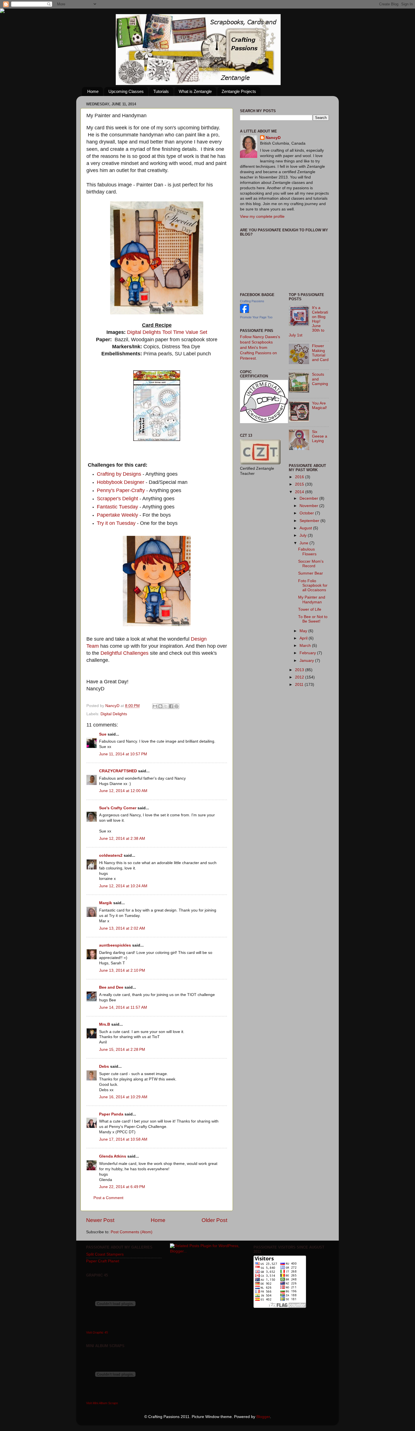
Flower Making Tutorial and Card (320, 353)
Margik (105, 903)
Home (93, 91)
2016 (300, 477)
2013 (300, 670)
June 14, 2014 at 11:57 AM (123, 1007)
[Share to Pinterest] (176, 706)
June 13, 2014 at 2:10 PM (122, 970)
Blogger (263, 1417)
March (306, 645)
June (304, 543)
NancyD (273, 138)
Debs (104, 1066)
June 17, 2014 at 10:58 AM (123, 1139)
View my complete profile (262, 216)
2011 (300, 684)
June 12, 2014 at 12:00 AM (123, 791)
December (309, 498)
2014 (300, 492)
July (304, 535)
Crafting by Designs (119, 474)
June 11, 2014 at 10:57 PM (123, 754)
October (307, 513)
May (304, 631)
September (310, 521)
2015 (300, 484)
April (304, 638)
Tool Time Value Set (184, 332)
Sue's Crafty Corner (117, 808)
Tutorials (161, 91)
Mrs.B (104, 1024)
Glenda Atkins (112, 1156)
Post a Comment (108, 1198)
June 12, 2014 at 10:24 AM (123, 886)
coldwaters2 (111, 855)
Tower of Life (309, 609)
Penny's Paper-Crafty (121, 490)
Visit (97, 1332)
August (306, 528)
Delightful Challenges (124, 653)
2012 (300, 677)
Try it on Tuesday (116, 523)
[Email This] (155, 706)
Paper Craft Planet (102, 1261)
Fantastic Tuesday (117, 507)
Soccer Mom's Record (311, 563)
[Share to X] (166, 706)
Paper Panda (111, 1114)
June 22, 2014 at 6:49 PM (122, 1187)
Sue (102, 734)
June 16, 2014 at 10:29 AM (123, 1097)
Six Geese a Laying (319, 436)
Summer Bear (310, 573)
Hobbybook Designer (121, 482)
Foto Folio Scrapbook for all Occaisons (312, 585)
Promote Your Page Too (256, 317)
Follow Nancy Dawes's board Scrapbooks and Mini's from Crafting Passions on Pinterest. (260, 347)
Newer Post (100, 1220)
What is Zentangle (195, 91)
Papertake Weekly (117, 515)
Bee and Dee (111, 987)
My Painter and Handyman (311, 599)
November (309, 506)
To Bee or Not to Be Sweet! (312, 619)
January (307, 660)
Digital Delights (144, 332)
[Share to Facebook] (171, 706)
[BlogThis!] (160, 706)
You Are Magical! (319, 405)
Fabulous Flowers (307, 551)
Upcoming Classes (126, 91)
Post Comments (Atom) (131, 1232)
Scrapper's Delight (117, 498)
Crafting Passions (252, 301)
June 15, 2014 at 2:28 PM (122, 1049)
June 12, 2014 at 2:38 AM (122, 838)
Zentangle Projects (239, 91)
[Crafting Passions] (244, 312)
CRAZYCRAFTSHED (118, 771)
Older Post (214, 1220)
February (308, 653)
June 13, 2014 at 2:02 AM (122, 928)
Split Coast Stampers (105, 1254)
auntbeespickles (115, 945)
